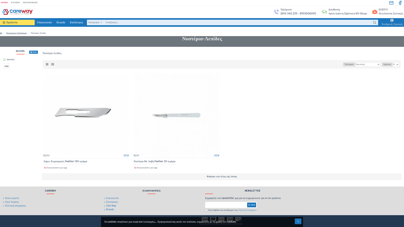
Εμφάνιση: (387, 64)
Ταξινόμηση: (349, 64)
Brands (11, 59)
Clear (34, 52)
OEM (126, 155)
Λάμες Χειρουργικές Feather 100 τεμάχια (65, 161)
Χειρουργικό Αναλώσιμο (16, 33)
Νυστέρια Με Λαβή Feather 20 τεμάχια (154, 161)
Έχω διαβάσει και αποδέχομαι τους (232, 210)
